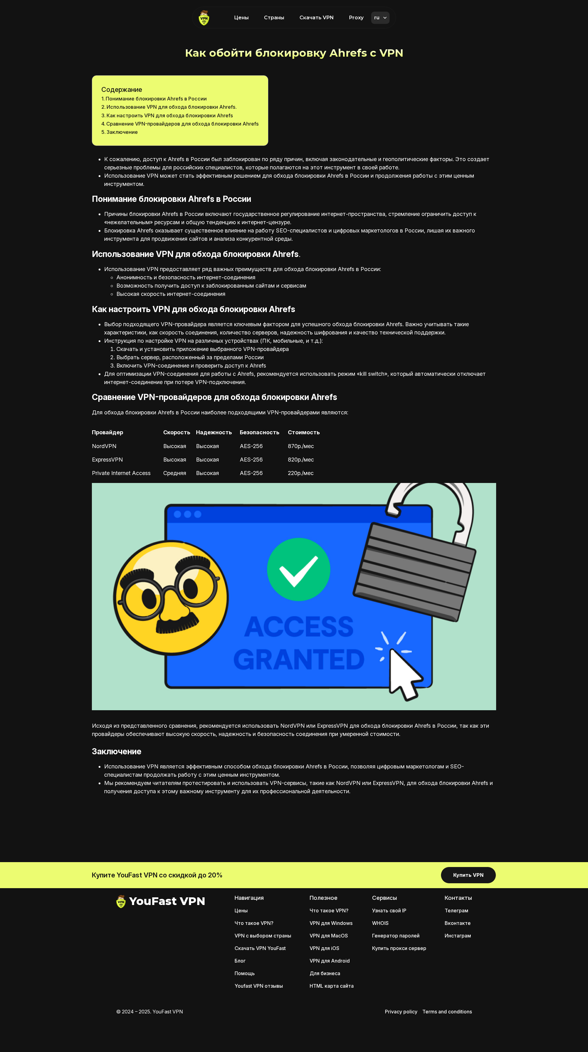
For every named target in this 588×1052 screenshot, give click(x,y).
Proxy (356, 18)
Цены (241, 18)
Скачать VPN (317, 18)
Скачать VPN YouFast (260, 948)
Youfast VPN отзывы (259, 986)
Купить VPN (468, 875)
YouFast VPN (167, 901)
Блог (240, 961)
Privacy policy (401, 1012)
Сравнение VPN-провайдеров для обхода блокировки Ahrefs (182, 124)
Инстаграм (458, 936)
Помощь (245, 973)
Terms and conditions (447, 1012)
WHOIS (380, 923)
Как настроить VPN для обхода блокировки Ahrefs (170, 115)
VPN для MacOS (329, 936)
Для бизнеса (325, 973)
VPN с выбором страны (263, 936)
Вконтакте (458, 923)
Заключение (122, 132)
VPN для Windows (331, 923)
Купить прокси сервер (399, 948)
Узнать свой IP (389, 910)
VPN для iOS (324, 948)
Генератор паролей (396, 936)
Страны (274, 18)
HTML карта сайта (332, 986)
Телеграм (456, 910)
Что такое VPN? (254, 923)
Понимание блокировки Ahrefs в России (156, 99)
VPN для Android (330, 961)
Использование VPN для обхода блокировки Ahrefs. (172, 107)
